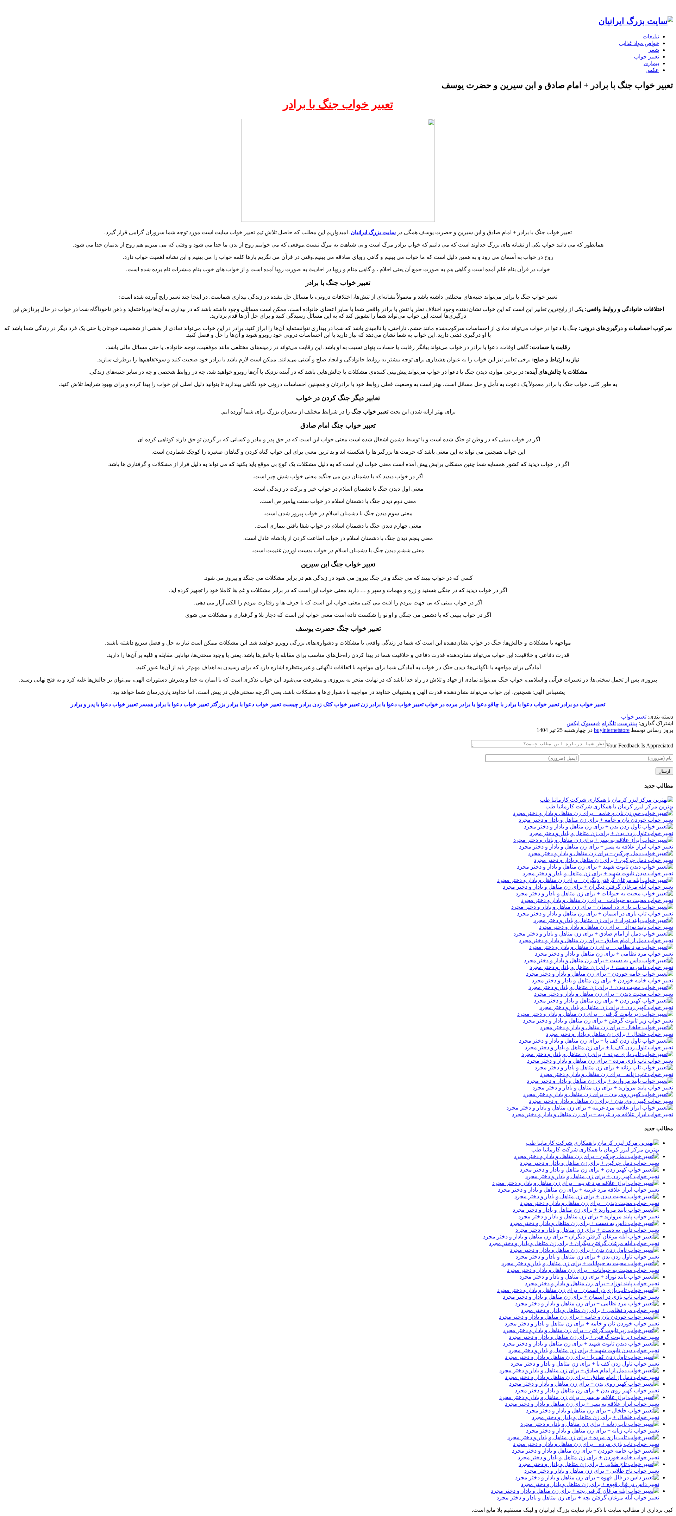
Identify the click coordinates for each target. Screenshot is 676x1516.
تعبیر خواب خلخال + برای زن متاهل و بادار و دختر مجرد (609, 1034)
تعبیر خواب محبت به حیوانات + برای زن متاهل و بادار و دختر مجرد (597, 900)
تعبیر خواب (646, 57)
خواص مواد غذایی (639, 43)
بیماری (651, 63)
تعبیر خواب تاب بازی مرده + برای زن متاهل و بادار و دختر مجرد (600, 1061)
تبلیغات (651, 36)
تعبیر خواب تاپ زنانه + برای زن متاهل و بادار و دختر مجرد (606, 1074)
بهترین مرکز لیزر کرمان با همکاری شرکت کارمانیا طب (609, 806)
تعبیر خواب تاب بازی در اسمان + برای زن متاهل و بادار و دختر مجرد (595, 914)
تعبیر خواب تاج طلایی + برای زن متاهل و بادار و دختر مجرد (591, 1471)
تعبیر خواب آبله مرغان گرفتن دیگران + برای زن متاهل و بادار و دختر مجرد (588, 887)
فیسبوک (590, 723)
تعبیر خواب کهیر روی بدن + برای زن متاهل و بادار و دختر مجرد (601, 1101)
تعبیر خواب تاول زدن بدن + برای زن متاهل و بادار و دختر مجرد (601, 833)
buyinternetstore (612, 730)
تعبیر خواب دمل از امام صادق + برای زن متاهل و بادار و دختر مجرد (596, 940)
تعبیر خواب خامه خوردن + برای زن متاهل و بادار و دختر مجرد (602, 980)
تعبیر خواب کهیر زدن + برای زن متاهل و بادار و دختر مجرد (606, 1007)
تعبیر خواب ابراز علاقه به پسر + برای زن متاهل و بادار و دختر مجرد (596, 847)
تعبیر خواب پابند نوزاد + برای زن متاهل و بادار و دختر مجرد (606, 927)
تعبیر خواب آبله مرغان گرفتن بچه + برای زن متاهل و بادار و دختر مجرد (577, 1498)
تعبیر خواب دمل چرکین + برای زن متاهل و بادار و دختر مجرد (603, 860)
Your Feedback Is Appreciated (639, 745)
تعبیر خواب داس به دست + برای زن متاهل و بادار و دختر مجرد (601, 967)
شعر (654, 50)
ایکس (573, 723)
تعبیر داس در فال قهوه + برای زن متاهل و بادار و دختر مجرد (590, 1484)
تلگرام (608, 723)
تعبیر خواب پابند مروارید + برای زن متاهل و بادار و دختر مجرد (602, 1088)
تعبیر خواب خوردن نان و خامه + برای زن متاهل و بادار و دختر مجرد (596, 820)
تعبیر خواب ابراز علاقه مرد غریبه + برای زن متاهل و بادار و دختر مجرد (592, 1114)
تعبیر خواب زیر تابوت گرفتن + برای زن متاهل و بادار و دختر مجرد (598, 1021)
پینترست (627, 723)
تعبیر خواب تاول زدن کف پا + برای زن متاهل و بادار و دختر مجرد (599, 1047)
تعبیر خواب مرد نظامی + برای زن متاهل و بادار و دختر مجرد (604, 954)
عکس (652, 70)
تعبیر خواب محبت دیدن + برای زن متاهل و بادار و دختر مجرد (603, 994)
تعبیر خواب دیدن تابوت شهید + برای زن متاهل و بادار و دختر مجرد (597, 873)
